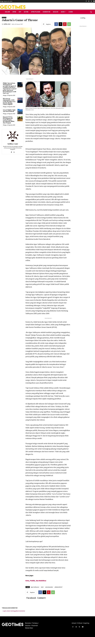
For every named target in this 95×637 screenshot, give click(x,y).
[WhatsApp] (69, 24)
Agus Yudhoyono (35, 587)
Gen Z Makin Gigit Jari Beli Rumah (9, 110)
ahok (42, 587)
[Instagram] (89, 1)
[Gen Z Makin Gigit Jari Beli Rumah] (20, 111)
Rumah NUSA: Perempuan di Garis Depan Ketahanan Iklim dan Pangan (8, 120)
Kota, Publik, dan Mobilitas (36, 581)
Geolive (28, 625)
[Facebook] (86, 1)
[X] (91, 1)
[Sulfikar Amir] (12, 135)
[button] (91, 12)
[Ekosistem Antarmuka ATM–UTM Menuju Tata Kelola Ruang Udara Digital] (20, 100)
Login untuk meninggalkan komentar (14, 611)
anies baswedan (49, 587)
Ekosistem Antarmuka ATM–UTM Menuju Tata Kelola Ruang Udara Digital (9, 101)
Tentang (35, 623)
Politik (4, 17)
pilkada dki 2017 (58, 587)
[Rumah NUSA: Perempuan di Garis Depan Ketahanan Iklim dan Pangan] (20, 118)
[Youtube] (94, 1)
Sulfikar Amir (7, 24)
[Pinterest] (65, 24)
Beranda (28, 623)
